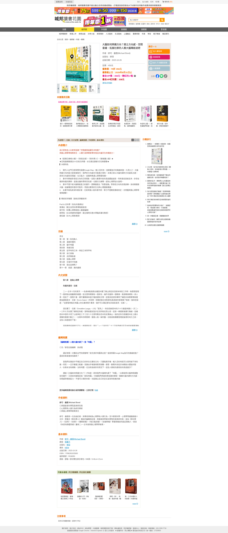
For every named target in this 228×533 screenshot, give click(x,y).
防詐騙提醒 (127, 528)
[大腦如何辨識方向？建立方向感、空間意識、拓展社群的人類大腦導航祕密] (65, 92)
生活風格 (118, 34)
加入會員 (145, 2)
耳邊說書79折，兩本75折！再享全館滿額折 (73, 102)
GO (96, 390)
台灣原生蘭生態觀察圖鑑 (155, 225)
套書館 (124, 29)
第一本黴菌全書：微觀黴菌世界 (158, 216)
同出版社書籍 (85, 472)
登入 (138, 2)
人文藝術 (109, 34)
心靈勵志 (127, 34)
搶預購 (138, 24)
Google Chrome (83, 530)
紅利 (151, 2)
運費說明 (59, 2)
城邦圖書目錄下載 (106, 528)
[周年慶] (114, 14)
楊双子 (167, 24)
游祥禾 (152, 24)
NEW (67, 448)
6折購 (157, 2)
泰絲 (148, 24)
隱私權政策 (118, 528)
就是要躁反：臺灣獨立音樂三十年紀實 (67, 499)
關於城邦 (65, 528)
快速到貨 (69, 2)
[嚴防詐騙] (114, 6)
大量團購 (96, 528)
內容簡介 (61, 140)
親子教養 (156, 34)
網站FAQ (80, 528)
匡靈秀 (143, 24)
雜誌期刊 (165, 34)
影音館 (164, 29)
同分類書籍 (73, 472)
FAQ (78, 521)
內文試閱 (74, 140)
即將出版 (82, 34)
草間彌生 (132, 24)
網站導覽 (88, 528)
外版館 (104, 29)
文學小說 (91, 34)
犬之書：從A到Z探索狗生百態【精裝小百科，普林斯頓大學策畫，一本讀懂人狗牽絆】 (159, 169)
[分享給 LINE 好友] (161, 76)
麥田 (112, 57)
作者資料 (91, 140)
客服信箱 (144, 528)
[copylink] (165, 76)
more (165, 231)
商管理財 (100, 34)
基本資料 (100, 140)
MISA (158, 24)
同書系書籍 (62, 472)
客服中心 (136, 528)
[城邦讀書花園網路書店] (67, 27)
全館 (64, 29)
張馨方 (67, 442)
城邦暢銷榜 (63, 34)
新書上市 (73, 34)
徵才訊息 (73, 528)
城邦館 (84, 29)
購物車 (168, 2)
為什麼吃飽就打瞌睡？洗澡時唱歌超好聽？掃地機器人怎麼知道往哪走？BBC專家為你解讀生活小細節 (159, 193)
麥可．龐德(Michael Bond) (119, 53)
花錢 (162, 24)
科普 (143, 34)
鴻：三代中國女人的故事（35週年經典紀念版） (131, 499)
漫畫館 (144, 29)
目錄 (68, 140)
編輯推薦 (83, 140)
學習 (149, 34)
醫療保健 (136, 34)
